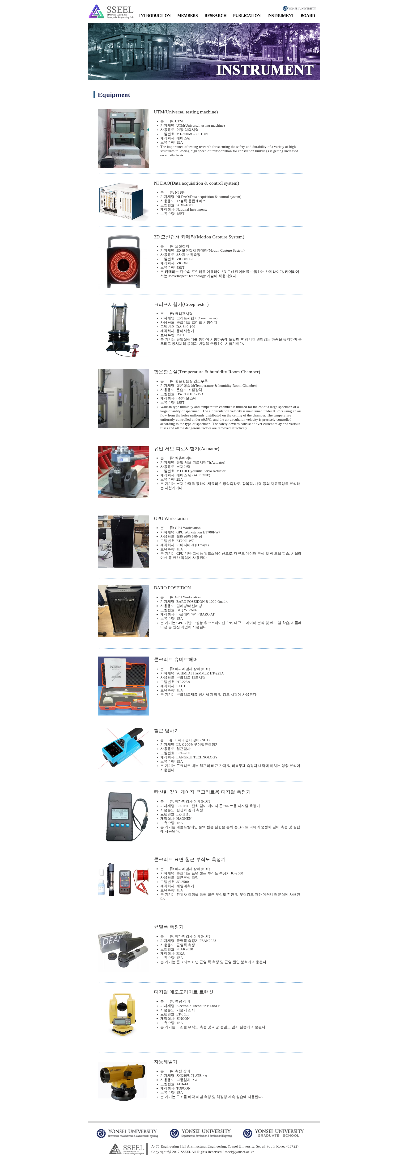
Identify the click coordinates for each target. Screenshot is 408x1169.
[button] (155, 16)
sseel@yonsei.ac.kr (239, 1152)
